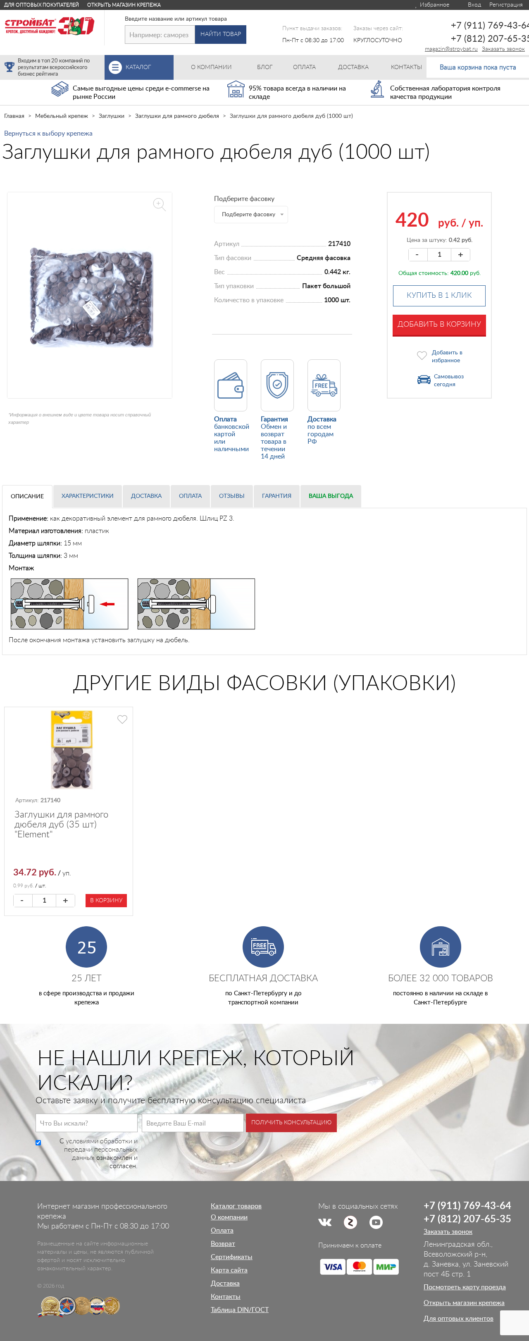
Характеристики (88, 496)
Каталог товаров (236, 1206)
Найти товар (220, 34)
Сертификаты (232, 1257)
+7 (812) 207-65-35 (467, 1219)
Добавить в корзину (439, 324)
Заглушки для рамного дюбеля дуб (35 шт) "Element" (61, 824)
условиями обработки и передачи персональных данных (101, 1149)
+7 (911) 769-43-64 (467, 1206)
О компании (229, 1217)
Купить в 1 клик (439, 295)
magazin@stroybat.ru (451, 49)
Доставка (146, 496)
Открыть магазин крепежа (124, 4)
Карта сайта (229, 1270)
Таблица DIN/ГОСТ (240, 1310)
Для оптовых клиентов (458, 1318)
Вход (473, 5)
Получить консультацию (291, 1123)
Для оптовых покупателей (41, 4)
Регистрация (506, 5)
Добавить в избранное (447, 356)
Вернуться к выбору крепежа (48, 133)
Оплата (190, 496)
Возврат (223, 1244)
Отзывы (232, 496)
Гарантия (276, 496)
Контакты (226, 1296)
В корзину (106, 901)
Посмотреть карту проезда (465, 1287)
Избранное (433, 5)
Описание (27, 497)
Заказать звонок (503, 49)
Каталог (150, 67)
